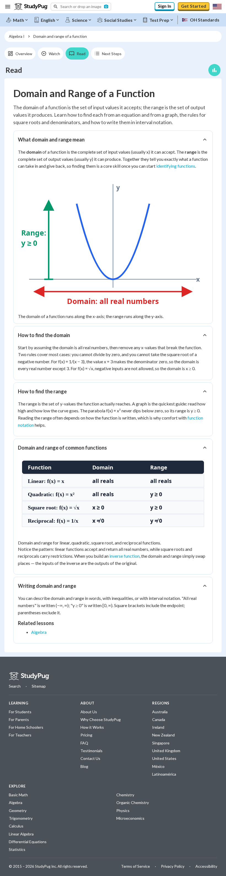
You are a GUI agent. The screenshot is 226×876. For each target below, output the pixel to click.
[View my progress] (214, 70)
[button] (81, 6)
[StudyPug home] (29, 676)
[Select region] (217, 6)
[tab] (20, 53)
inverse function (124, 556)
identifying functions (175, 166)
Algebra (39, 632)
